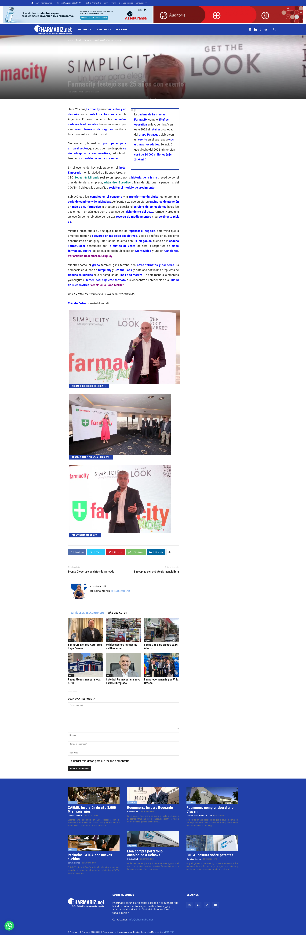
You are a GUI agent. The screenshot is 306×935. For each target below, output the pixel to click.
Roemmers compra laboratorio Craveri (209, 809)
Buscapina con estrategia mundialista (156, 571)
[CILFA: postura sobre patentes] (212, 843)
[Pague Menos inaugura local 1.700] (85, 665)
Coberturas (102, 29)
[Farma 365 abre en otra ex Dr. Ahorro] (161, 630)
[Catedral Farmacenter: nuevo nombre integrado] (123, 665)
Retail (78, 40)
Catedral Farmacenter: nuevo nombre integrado (123, 681)
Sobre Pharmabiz (93, 3)
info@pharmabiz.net (141, 919)
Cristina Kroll (77, 92)
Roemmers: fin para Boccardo (150, 807)
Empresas (72, 802)
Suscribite (121, 29)
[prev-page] (70, 690)
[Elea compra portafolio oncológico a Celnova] (153, 839)
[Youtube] (265, 29)
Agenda (148, 640)
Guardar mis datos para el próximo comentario (100, 761)
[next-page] (75, 690)
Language (140, 3)
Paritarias (72, 849)
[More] (169, 552)
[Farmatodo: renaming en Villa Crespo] (161, 665)
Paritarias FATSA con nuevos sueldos (90, 857)
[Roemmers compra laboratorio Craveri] (212, 795)
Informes (191, 802)
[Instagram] (250, 29)
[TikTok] (260, 29)
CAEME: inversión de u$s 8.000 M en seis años (92, 809)
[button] (274, 29)
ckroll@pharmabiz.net (120, 591)
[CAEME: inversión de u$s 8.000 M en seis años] (94, 795)
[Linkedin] (255, 29)
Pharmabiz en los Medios (122, 3)
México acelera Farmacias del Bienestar (121, 646)
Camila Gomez (74, 863)
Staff (106, 3)
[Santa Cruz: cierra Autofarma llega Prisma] (85, 630)
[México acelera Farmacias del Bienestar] (123, 630)
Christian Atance (75, 815)
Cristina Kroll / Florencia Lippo (199, 815)
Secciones (83, 29)
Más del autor (117, 612)
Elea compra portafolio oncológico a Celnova (145, 853)
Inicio (70, 40)
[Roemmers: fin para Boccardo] (153, 795)
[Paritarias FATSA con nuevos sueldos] (94, 843)
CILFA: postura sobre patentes (209, 855)
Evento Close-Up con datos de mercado (91, 571)
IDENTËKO (169, 932)
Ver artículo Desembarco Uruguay (90, 256)
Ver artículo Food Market (107, 285)
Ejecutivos (132, 802)
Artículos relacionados (87, 612)
